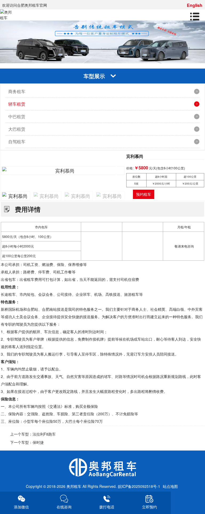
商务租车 (16, 91)
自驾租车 (16, 141)
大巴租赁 (16, 129)
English (194, 5)
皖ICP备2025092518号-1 (139, 486)
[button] (118, 171)
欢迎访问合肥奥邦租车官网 (24, 5)
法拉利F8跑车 (44, 434)
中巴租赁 (16, 116)
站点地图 (170, 486)
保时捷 (38, 442)
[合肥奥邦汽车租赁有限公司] (102, 468)
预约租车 (143, 194)
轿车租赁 (16, 104)
